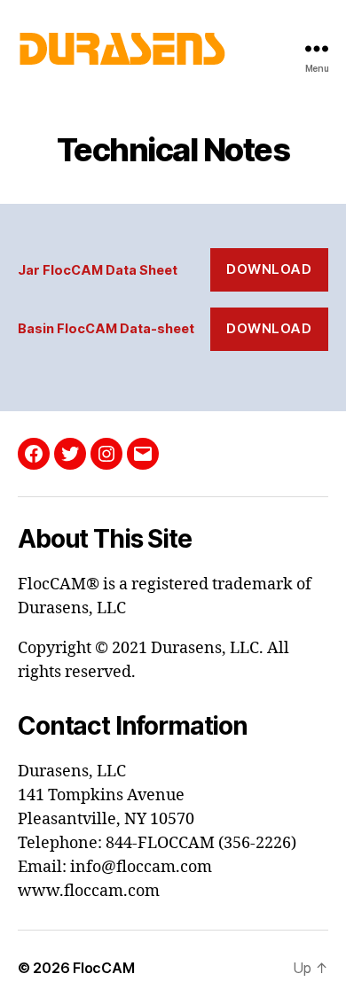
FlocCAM (103, 968)
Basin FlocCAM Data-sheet (106, 328)
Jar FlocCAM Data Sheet (97, 269)
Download (268, 269)
